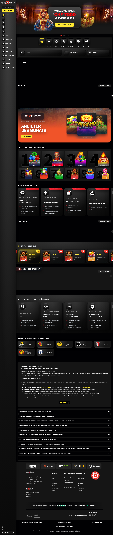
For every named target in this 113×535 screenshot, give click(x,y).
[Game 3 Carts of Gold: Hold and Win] (57, 159)
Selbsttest (66, 480)
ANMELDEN (8, 7)
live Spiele (47, 387)
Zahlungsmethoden (73, 513)
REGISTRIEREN (8, 10)
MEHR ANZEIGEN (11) (104, 85)
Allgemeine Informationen (70, 478)
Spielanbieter (86, 387)
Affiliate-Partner (97, 522)
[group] (30, 159)
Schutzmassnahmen (68, 482)
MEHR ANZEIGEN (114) (104, 271)
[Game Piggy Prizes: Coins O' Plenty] (59, 173)
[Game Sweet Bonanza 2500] (105, 173)
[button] (8, 532)
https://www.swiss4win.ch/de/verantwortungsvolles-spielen (59, 531)
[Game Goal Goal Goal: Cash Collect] (28, 173)
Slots (42, 387)
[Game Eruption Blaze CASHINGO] (103, 159)
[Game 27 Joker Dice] (44, 173)
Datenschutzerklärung (64, 522)
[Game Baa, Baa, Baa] (34, 159)
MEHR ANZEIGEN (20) (104, 221)
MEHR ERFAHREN (27, 136)
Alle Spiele (81, 473)
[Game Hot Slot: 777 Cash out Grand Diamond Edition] (90, 173)
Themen (95, 52)
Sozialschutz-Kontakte (69, 487)
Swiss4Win (54, 473)
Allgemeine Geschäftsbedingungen (32, 522)
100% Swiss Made (60, 526)
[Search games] (41, 53)
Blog (65, 490)
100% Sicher (70, 526)
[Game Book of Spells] (74, 173)
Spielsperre (67, 485)
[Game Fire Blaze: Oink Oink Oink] (80, 159)
